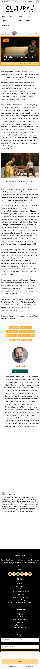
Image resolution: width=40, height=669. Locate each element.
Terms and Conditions (20, 597)
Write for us (20, 589)
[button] (22, 64)
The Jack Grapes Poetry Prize (20, 592)
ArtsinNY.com (33, 316)
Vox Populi (20, 622)
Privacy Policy (20, 600)
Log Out (4, 21)
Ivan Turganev (11, 336)
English (5, 1)
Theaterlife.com (9, 319)
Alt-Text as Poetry (20, 625)
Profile (28, 21)
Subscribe (20, 594)
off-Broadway (14, 327)
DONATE (21, 16)
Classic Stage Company (27, 331)
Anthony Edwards (12, 331)
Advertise (20, 583)
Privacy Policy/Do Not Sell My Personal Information (20, 666)
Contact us (20, 586)
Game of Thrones (26, 327)
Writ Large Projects (20, 619)
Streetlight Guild (20, 628)
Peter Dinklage (14, 340)
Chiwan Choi (5, 25)
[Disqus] (20, 464)
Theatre (5, 40)
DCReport (20, 614)
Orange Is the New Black (26, 336)
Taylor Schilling (26, 340)
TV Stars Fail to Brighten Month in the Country (18, 58)
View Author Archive (20, 371)
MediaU (20, 617)
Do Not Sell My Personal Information (20, 603)
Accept (20, 661)
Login (24, 2)
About (29, 16)
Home (3, 16)
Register (30, 2)
